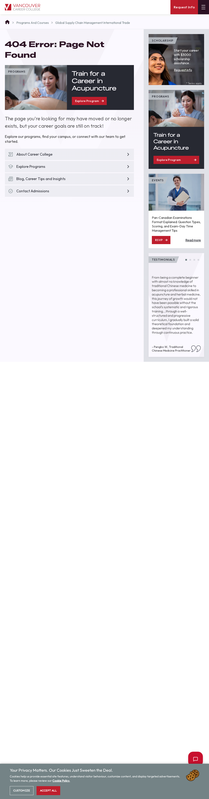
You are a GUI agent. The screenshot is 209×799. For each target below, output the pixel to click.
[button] (186, 260)
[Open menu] (203, 7)
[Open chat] (194, 759)
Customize (21, 790)
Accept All (48, 790)
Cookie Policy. (61, 780)
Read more (193, 240)
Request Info (184, 7)
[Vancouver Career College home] (22, 7)
